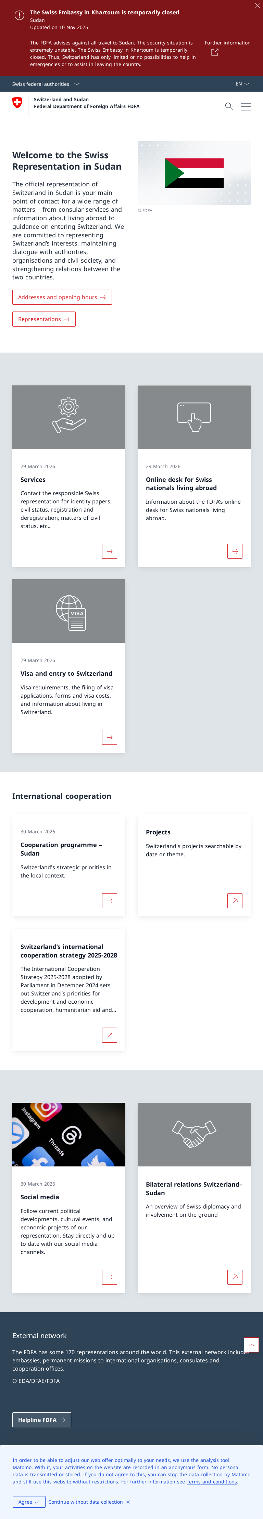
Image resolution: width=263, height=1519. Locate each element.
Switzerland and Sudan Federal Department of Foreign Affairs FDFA (87, 102)
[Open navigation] (246, 106)
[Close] (257, 5)
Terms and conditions (212, 1481)
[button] (251, 1344)
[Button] (214, 52)
